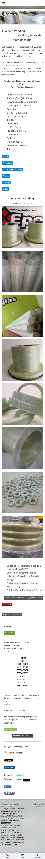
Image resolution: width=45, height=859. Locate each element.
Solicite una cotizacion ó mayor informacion (23, 598)
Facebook (9, 767)
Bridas (5, 189)
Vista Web (40, 806)
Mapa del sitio (6, 806)
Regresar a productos (12, 614)
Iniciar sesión (39, 804)
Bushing (6, 182)
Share (8, 787)
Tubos (5, 156)
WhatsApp (9, 633)
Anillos (6, 176)
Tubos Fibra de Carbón (12, 169)
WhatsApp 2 (10, 729)
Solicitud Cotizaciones (22, 736)
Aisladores (7, 163)
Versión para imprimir (12, 804)
